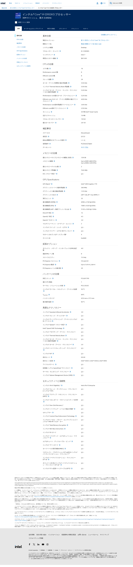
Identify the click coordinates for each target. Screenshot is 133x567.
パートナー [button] (46, 3)
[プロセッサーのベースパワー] (63, 119)
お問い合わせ (82, 535)
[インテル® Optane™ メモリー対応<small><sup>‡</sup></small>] (66, 324)
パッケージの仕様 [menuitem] (22, 58)
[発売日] (48, 136)
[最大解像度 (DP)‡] (55, 205)
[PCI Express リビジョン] (59, 261)
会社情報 (31, 535)
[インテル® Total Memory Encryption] (67, 425)
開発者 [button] (38, 3)
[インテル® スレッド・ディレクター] (67, 315)
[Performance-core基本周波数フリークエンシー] (75, 104)
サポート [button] (17, 3)
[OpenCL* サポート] (56, 220)
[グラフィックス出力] (57, 195)
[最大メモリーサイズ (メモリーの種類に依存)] (73, 157)
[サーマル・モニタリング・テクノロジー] (70, 371)
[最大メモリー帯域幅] (57, 170)
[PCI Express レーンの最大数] (62, 268)
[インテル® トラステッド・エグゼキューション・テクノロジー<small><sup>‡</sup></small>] (50, 438)
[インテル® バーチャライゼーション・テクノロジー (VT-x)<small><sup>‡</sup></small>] (49, 459)
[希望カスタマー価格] (57, 58)
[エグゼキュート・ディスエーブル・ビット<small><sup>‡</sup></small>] (72, 441)
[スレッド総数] (53, 79)
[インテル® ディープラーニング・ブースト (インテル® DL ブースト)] (53, 321)
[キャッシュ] (51, 112)
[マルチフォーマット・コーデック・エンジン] (73, 223)
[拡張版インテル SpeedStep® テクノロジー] (72, 368)
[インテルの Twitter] (34, 544)
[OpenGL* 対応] (53, 216)
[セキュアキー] (53, 412)
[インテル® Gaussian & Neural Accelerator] (70, 312)
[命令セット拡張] (54, 361)
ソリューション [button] (28, 3)
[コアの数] (50, 68)
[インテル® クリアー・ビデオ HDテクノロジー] (74, 231)
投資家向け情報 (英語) (69, 535)
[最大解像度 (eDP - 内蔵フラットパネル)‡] (70, 209)
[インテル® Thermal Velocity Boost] (66, 335)
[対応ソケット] (53, 278)
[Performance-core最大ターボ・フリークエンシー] (76, 95)
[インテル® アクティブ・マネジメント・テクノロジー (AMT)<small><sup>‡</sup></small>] (48, 396)
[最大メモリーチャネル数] (60, 166)
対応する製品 (51, 28)
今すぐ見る (84, 147)
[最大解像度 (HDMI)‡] (57, 202)
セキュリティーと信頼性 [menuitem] (24, 66)
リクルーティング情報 (36, 538)
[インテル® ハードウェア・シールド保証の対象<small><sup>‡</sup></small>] (75, 409)
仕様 (18, 28)
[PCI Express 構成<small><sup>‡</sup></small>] (55, 264)
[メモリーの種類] (54, 161)
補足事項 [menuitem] (19, 43)
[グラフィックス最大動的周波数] (64, 191)
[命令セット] (51, 357)
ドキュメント (75, 28)
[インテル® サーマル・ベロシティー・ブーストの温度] (44, 291)
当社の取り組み (41, 535)
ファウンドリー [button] (57, 3)
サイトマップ (104, 535)
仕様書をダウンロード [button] (108, 35)
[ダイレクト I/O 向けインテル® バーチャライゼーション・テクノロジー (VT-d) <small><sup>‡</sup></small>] (61, 465)
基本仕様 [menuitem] (19, 35)
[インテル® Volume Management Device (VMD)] (74, 375)
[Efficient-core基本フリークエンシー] (67, 108)
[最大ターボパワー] (56, 122)
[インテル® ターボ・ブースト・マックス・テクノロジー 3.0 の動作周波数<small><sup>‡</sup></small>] (58, 92)
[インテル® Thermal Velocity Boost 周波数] (71, 86)
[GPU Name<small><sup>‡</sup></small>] (52, 184)
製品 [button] (10, 3)
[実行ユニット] (53, 198)
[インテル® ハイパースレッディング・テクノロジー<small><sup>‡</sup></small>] (44, 350)
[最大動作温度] (53, 302)
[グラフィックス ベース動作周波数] (66, 187)
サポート (85, 28)
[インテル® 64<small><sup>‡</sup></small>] (53, 353)
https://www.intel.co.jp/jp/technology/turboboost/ (26, 517)
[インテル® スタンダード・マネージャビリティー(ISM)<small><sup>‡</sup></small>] (44, 401)
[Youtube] (43, 544)
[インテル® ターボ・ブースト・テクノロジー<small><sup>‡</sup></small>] (73, 344)
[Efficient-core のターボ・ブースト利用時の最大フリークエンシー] (51, 101)
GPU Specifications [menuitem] (22, 51)
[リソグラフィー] (54, 55)
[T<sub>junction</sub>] (49, 294)
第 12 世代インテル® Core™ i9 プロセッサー (95, 40)
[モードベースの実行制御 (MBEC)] (65, 448)
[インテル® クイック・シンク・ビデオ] (68, 227)
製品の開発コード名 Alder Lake (91, 44)
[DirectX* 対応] (53, 213)
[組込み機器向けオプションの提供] (66, 140)
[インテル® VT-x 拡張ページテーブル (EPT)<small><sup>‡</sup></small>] (72, 468)
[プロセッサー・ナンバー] (60, 51)
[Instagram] (47, 544)
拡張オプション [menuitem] (21, 54)
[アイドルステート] (56, 364)
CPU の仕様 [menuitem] (20, 39)
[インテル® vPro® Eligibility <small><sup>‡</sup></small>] (62, 385)
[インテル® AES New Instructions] (65, 429)
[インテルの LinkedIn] (38, 544)
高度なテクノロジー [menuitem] (22, 62)
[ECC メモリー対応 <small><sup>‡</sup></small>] (57, 174)
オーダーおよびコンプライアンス (33, 28)
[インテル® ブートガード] (60, 445)
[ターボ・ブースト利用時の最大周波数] (69, 83)
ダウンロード (63, 28)
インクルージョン (54, 535)
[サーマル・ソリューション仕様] (64, 285)
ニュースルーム (93, 535)
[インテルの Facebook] (29, 544)
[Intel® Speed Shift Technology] (64, 328)
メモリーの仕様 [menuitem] (21, 47)
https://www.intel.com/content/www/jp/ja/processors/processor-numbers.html (52, 496)
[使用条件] (50, 144)
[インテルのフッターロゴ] (18, 546)
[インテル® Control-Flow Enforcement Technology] (76, 416)
